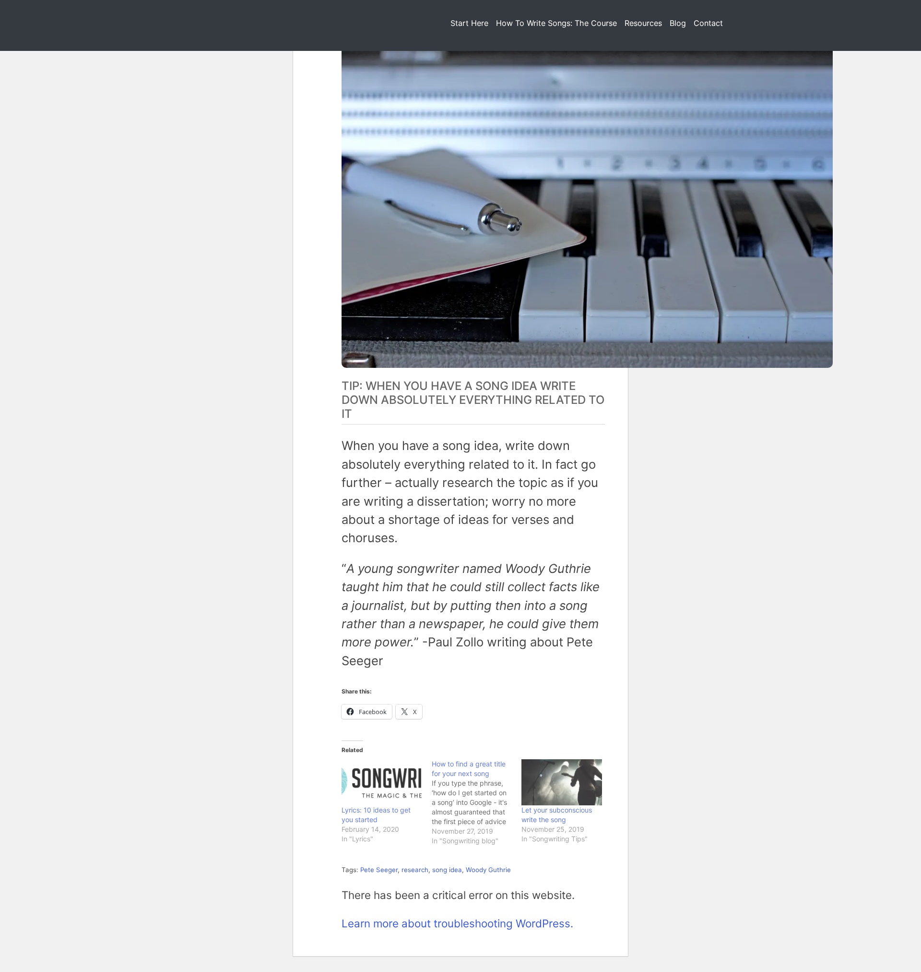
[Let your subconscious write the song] (561, 782)
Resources (643, 23)
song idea (447, 870)
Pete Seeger (379, 870)
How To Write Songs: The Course (556, 23)
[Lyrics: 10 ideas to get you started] (382, 782)
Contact (708, 23)
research (414, 870)
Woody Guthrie (488, 870)
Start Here (469, 23)
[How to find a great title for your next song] (477, 802)
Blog (678, 23)
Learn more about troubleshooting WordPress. (457, 923)
